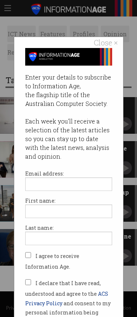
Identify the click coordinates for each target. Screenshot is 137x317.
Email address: (44, 173)
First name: (40, 200)
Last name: (39, 227)
